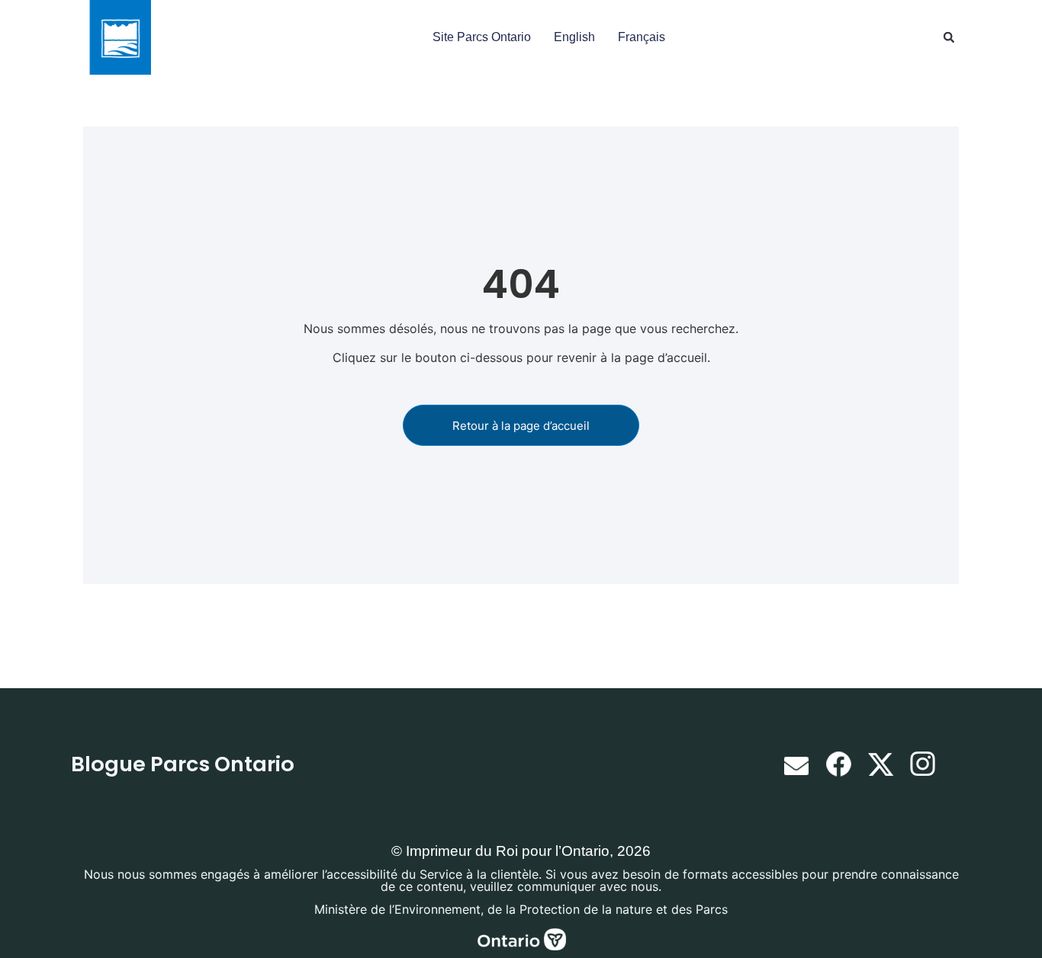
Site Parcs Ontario (482, 36)
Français (641, 36)
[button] (949, 37)
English (574, 36)
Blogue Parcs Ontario (182, 764)
